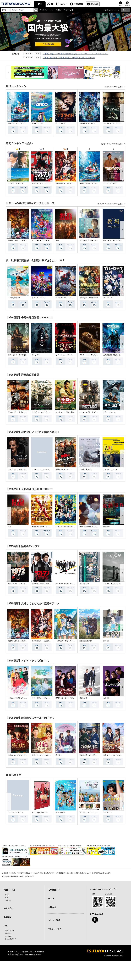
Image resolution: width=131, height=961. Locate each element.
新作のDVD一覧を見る (114, 87)
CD (52, 4)
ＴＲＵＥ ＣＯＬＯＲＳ (111, 584)
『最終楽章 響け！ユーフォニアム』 (69, 641)
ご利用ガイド (108, 10)
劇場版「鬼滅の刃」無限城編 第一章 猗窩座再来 (25, 240)
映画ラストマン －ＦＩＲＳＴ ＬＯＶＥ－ (47, 183)
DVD (40, 4)
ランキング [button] (69, 10)
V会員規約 (12, 873)
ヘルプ (116, 10)
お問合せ (52, 907)
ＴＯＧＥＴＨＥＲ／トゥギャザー (43, 469)
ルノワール (107, 812)
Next (122, 112)
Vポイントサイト (55, 928)
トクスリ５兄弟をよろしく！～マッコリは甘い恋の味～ (27, 698)
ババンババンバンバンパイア (66, 526)
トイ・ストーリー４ (39, 298)
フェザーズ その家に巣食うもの (19, 469)
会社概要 (5, 873)
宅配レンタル (10, 930)
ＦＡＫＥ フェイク (110, 469)
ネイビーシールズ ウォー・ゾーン (44, 412)
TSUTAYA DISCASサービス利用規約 (30, 873)
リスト (121, 5)
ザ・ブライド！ (61, 123)
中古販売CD (78, 4)
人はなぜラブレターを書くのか (90, 240)
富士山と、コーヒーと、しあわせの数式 (93, 812)
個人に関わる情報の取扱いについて (78, 873)
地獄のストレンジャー (63, 469)
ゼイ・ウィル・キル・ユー (65, 355)
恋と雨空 (59, 755)
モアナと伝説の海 (14, 298)
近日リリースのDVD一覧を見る (110, 204)
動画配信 (94, 4)
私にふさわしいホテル (39, 812)
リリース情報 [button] (55, 10)
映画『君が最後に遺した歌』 (90, 526)
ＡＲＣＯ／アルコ (38, 123)
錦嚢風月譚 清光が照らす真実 (90, 755)
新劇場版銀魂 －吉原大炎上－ (66, 183)
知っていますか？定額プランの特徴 (69, 845)
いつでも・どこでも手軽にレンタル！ (14, 845)
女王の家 (106, 698)
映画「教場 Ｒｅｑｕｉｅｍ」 (114, 240)
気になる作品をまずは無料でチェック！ (14, 856)
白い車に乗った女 (86, 469)
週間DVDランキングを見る (112, 144)
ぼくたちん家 (84, 584)
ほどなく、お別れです (16, 183)
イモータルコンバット (87, 123)
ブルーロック (108, 298)
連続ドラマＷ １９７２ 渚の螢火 (20, 584)
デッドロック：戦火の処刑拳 (66, 412)
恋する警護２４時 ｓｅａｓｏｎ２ (68, 584)
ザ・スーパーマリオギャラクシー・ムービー (47, 240)
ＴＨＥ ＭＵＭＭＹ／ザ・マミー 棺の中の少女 (96, 355)
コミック (63, 4)
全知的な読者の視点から (111, 355)
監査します (83, 698)
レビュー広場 (54, 920)
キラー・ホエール (109, 412)
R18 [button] (124, 10)
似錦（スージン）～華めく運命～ (43, 755)
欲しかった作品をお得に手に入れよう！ (43, 845)
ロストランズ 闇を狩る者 (17, 355)
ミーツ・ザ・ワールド (16, 812)
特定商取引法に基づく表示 (101, 873)
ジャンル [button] (43, 10)
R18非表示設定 (10, 939)
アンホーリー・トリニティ (17, 412)
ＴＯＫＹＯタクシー (110, 183)
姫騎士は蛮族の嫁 (86, 641)
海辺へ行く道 (60, 812)
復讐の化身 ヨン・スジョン (66, 698)
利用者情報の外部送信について (12, 876)
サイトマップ (29, 876)
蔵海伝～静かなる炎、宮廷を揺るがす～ (22, 755)
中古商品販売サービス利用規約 (54, 873)
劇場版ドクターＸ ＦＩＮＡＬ (42, 526)
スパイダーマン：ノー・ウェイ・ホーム (69, 298)
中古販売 (8, 936)
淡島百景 (106, 641)
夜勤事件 (106, 526)
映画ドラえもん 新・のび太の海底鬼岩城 (22, 123)
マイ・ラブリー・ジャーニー (42, 698)
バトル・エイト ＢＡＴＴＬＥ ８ (92, 412)
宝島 (57, 240)
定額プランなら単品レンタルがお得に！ (99, 845)
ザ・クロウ (36, 355)
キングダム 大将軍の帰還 (89, 298)
